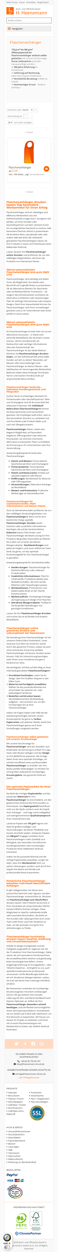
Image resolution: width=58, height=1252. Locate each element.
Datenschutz (14, 1156)
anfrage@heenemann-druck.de (30, 1073)
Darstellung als (15, 116)
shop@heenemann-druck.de (30, 1064)
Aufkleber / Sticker (17, 1104)
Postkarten (36, 1092)
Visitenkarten (37, 1095)
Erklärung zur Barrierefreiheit (22, 1162)
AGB (10, 1149)
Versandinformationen (19, 1131)
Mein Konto (12, 2)
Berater (11, 1143)
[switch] (7, 1247)
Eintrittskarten (15, 1107)
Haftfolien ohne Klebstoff (15, 1113)
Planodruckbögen (39, 1101)
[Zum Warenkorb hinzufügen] (46, 169)
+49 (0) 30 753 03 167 (30, 1061)
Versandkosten (36, 174)
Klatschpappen (15, 1101)
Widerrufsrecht (15, 1159)
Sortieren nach (14, 109)
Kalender (12, 1092)
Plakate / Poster (16, 1098)
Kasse (22, 2)
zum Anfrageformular (29, 1077)
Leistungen (13, 1146)
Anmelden (31, 2)
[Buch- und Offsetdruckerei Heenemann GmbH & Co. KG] (29, 10)
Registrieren (43, 2)
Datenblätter (14, 1137)
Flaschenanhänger (20, 167)
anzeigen (27, 122)
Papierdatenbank (16, 1140)
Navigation (17, 28)
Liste (30, 116)
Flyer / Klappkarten (40, 1098)
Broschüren (13, 1095)
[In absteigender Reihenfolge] (36, 110)
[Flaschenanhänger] (29, 152)
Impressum (13, 1152)
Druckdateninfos (16, 1134)
